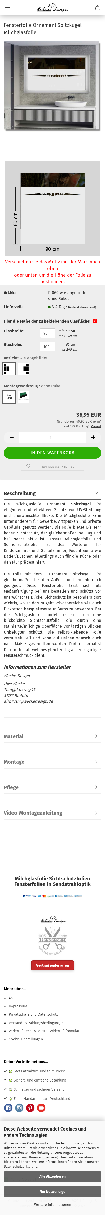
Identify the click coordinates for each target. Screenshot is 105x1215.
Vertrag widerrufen (52, 965)
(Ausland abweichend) (82, 307)
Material (13, 736)
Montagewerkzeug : (33, 386)
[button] (11, 437)
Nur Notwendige (52, 1191)
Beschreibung (20, 493)
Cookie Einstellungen (26, 1039)
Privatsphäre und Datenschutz (33, 1014)
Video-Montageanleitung (33, 813)
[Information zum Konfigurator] (95, 320)
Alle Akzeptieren (52, 1176)
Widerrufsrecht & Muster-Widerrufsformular (44, 1031)
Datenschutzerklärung (20, 1166)
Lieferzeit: (13, 306)
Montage (14, 762)
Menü (7, 7)
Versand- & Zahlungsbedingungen (36, 1023)
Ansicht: (26, 358)
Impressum (18, 1006)
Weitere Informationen (52, 1204)
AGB (12, 998)
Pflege (11, 787)
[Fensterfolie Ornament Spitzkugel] (52, 86)
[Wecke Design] (52, 7)
